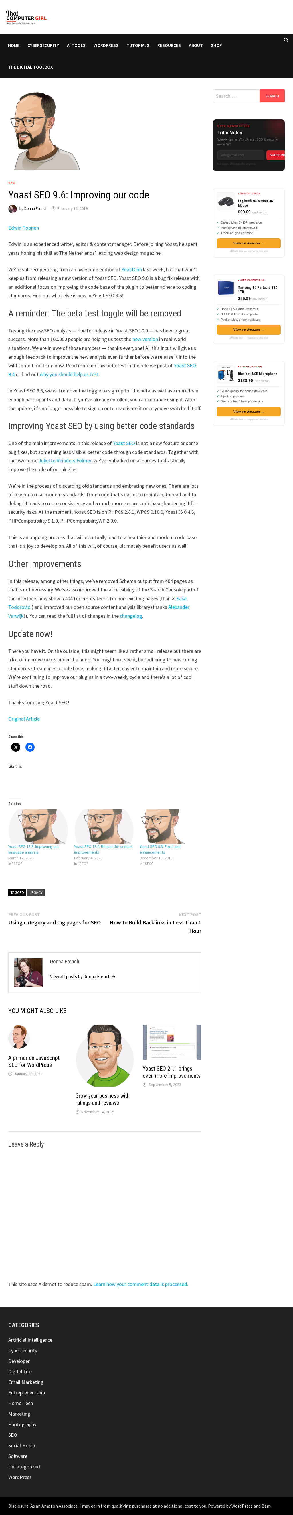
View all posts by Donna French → (83, 976)
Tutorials (137, 45)
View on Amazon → (248, 243)
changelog (131, 616)
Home (13, 45)
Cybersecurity (43, 45)
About (196, 45)
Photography (22, 1424)
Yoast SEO (124, 443)
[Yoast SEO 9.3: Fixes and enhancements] (169, 826)
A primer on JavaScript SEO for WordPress (34, 1061)
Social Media (21, 1445)
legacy (36, 892)
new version (145, 339)
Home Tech (20, 1403)
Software (17, 1456)
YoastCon (132, 269)
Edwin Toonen (23, 227)
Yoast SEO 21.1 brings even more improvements (172, 1072)
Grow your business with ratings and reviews (103, 1099)
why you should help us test (69, 374)
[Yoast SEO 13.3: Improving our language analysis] (38, 826)
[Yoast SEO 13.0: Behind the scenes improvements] (104, 826)
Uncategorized (24, 1466)
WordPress (106, 45)
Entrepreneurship (26, 1392)
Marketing (19, 1413)
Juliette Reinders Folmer (65, 460)
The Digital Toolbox (30, 67)
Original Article (24, 718)
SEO (11, 182)
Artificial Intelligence (30, 1340)
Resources (169, 45)
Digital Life (20, 1371)
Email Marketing (25, 1382)
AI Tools (76, 45)
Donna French (35, 208)
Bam (266, 1506)
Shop (216, 45)
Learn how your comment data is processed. (140, 1284)
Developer (19, 1361)
